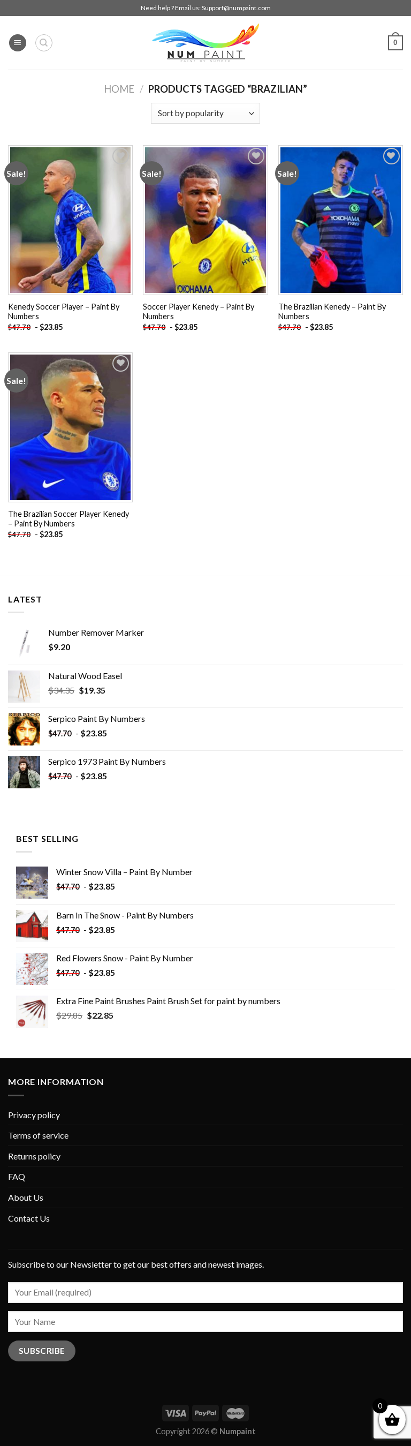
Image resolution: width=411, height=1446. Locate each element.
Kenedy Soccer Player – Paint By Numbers (63, 311)
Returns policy (34, 1156)
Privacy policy (34, 1115)
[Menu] (17, 43)
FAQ (16, 1176)
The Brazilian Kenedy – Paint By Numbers (332, 311)
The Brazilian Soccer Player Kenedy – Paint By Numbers (68, 519)
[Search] (43, 42)
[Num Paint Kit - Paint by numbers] (205, 43)
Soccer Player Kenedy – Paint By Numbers (198, 311)
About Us (25, 1197)
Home (119, 89)
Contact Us (29, 1218)
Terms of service (38, 1135)
